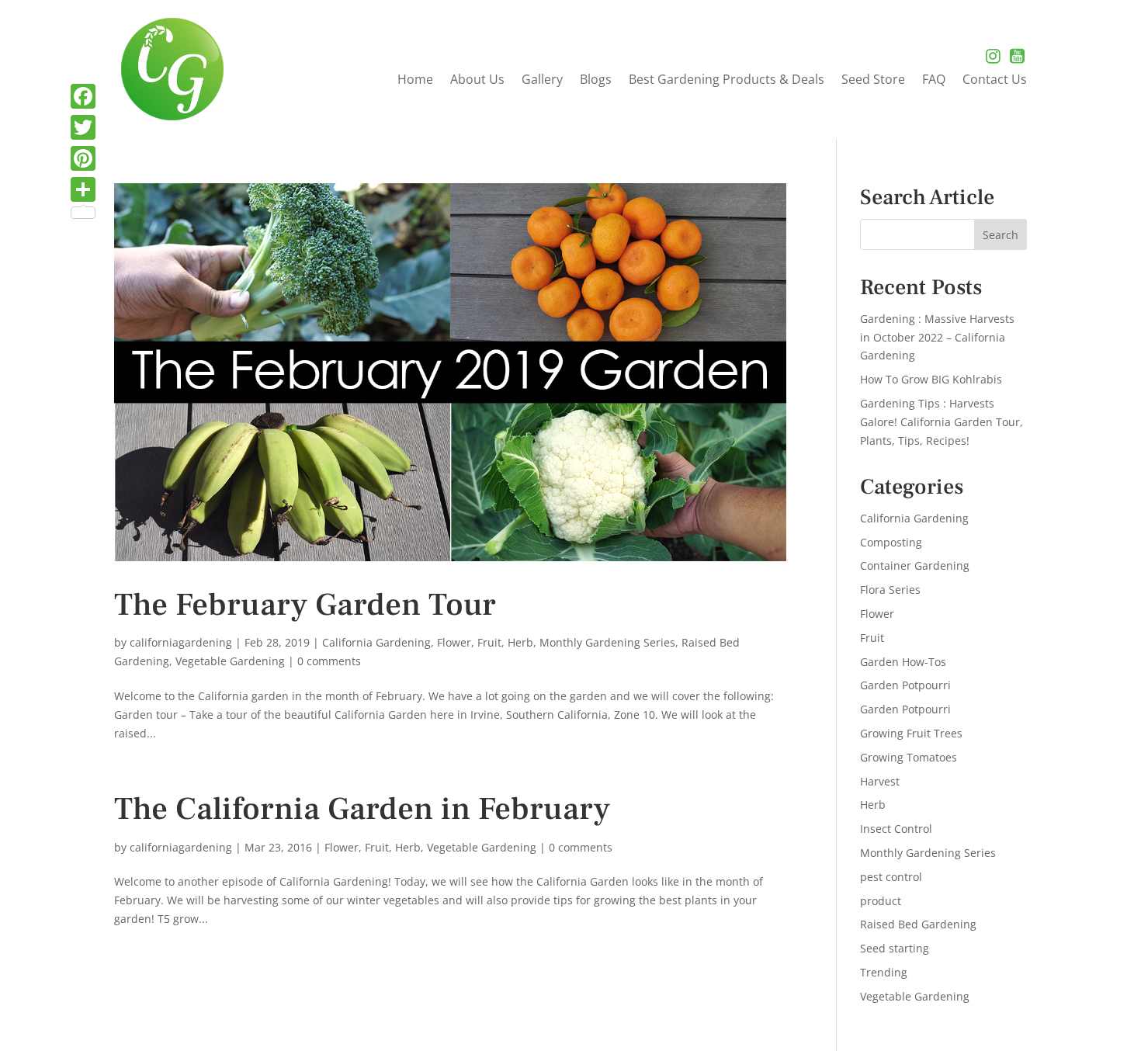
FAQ (933, 81)
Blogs (596, 81)
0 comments (329, 661)
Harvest (880, 781)
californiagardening (181, 642)
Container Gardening (914, 565)
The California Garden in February (362, 809)
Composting (891, 542)
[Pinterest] (83, 158)
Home (415, 81)
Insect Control (896, 828)
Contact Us (994, 81)
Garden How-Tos (903, 661)
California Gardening (376, 642)
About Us (477, 81)
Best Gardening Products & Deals (726, 81)
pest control (891, 876)
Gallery (542, 81)
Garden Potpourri (905, 685)
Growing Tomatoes (908, 757)
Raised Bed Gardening (918, 924)
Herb (520, 642)
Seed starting (894, 948)
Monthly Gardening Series (607, 642)
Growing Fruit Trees (911, 733)
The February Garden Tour (305, 605)
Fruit (489, 642)
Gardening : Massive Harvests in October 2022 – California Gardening (937, 337)
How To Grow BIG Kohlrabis (931, 379)
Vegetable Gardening (230, 661)
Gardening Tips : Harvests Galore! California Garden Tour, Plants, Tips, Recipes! (941, 422)
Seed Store (873, 81)
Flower (454, 642)
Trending (883, 972)
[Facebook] (83, 96)
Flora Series (890, 589)
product (880, 900)
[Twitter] (83, 127)
